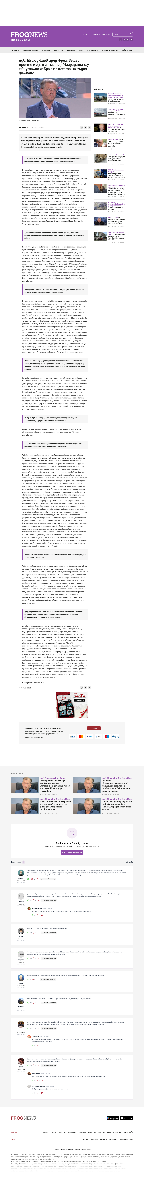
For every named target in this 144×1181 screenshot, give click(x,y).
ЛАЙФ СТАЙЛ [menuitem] (127, 50)
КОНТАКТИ (94, 1140)
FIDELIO (21, 902)
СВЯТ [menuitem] (81, 50)
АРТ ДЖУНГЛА (99, 1132)
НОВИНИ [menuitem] (15, 50)
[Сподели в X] (89, 127)
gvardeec (21, 878)
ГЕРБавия (35, 1037)
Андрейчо (21, 960)
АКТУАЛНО (72, 1132)
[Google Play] (113, 1118)
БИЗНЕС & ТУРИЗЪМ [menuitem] (110, 50)
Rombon (21, 1006)
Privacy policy (86, 1150)
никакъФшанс (37, 909)
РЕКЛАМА (103, 1140)
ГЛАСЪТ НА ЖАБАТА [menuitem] (30, 50)
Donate (94, 728)
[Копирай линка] (81, 127)
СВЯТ (90, 1132)
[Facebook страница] (124, 39)
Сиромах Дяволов (38, 1086)
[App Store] (126, 1118)
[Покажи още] (72, 1175)
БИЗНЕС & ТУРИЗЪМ (114, 1132)
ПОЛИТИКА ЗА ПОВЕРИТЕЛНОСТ (121, 1140)
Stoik (21, 936)
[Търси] (130, 34)
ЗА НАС (85, 1140)
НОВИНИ (46, 1132)
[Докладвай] (37, 879)
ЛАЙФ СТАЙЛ (128, 1132)
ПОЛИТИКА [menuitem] (71, 50)
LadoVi (21, 983)
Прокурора (36, 1074)
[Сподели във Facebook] (85, 127)
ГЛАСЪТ (54, 1132)
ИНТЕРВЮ (22, 128)
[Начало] (120, 39)
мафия (21, 1030)
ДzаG (21, 1067)
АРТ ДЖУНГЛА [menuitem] (92, 50)
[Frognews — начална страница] (23, 1118)
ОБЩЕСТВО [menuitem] (58, 50)
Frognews (27, 688)
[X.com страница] (127, 39)
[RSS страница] (131, 39)
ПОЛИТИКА (82, 1132)
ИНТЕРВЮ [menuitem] (46, 50)
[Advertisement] (72, 13)
